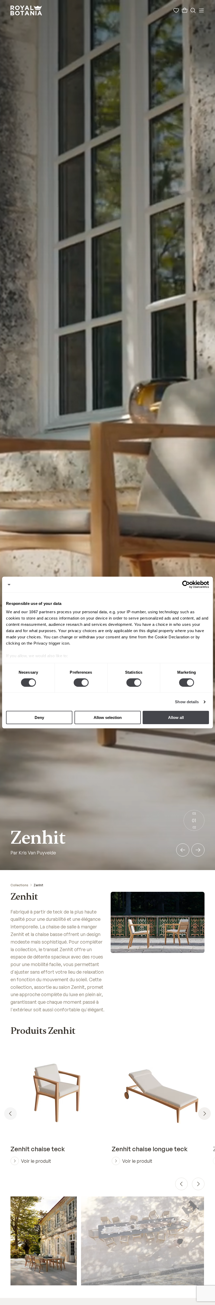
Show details (187, 702)
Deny (39, 717)
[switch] (81, 682)
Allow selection (108, 717)
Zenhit (38, 885)
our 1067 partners (38, 611)
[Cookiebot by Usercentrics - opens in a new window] (186, 584)
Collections (19, 885)
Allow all (176, 717)
